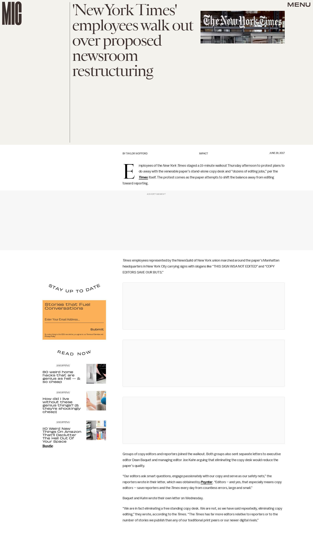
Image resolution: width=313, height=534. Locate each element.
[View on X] (203, 306)
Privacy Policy (50, 336)
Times (143, 177)
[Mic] (12, 13)
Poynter (206, 482)
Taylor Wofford (137, 153)
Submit (97, 329)
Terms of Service (93, 334)
